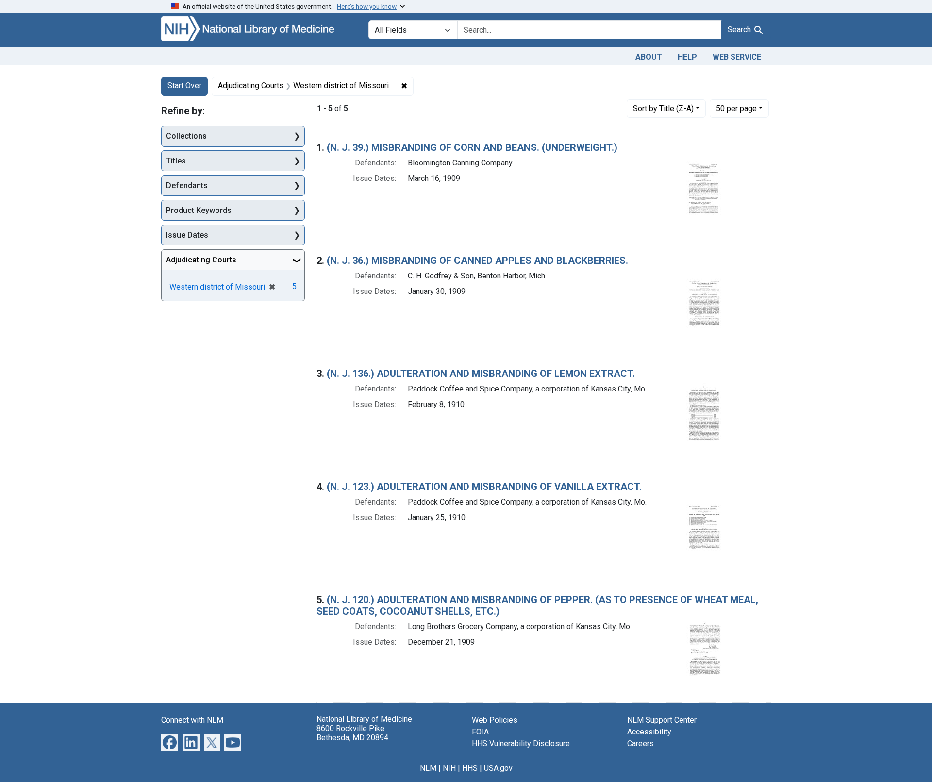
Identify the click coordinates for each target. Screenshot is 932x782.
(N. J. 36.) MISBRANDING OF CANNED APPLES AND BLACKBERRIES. (477, 260)
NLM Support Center (662, 720)
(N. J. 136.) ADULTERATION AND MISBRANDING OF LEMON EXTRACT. (481, 373)
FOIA (480, 731)
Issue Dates (187, 235)
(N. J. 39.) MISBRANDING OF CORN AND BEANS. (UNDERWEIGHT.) (472, 147)
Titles (176, 160)
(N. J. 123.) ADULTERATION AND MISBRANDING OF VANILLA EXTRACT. (484, 486)
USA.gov (498, 768)
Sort (663, 108)
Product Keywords (199, 210)
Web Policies (494, 720)
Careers (640, 743)
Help (687, 57)
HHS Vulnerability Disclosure (521, 743)
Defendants (187, 185)
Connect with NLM (192, 720)
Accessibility (649, 731)
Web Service (737, 57)
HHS (470, 768)
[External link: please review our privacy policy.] (169, 741)
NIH (449, 768)
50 (736, 108)
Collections (186, 136)
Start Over (184, 85)
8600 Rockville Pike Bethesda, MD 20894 (352, 733)
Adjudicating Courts (201, 259)
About (648, 57)
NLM (428, 768)
